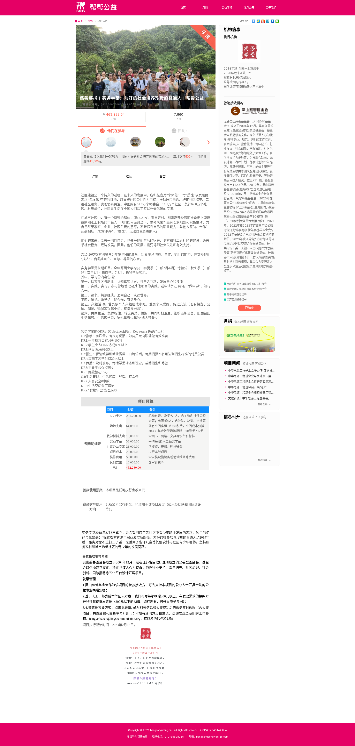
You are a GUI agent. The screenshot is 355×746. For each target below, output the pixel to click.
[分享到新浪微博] (263, 21)
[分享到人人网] (272, 21)
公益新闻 (227, 7)
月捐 (205, 7)
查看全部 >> (264, 404)
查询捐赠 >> (264, 460)
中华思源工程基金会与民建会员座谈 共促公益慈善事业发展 (266, 376)
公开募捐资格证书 (237, 299)
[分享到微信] (277, 21)
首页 (183, 7)
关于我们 (271, 7)
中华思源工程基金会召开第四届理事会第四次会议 (259, 381)
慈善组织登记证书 (237, 294)
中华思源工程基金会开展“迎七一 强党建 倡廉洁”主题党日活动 (267, 387)
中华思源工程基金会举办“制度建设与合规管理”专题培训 (263, 370)
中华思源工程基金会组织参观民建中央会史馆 (257, 392)
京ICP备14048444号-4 (213, 730)
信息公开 (249, 7)
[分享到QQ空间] (258, 21)
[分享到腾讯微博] (268, 21)
